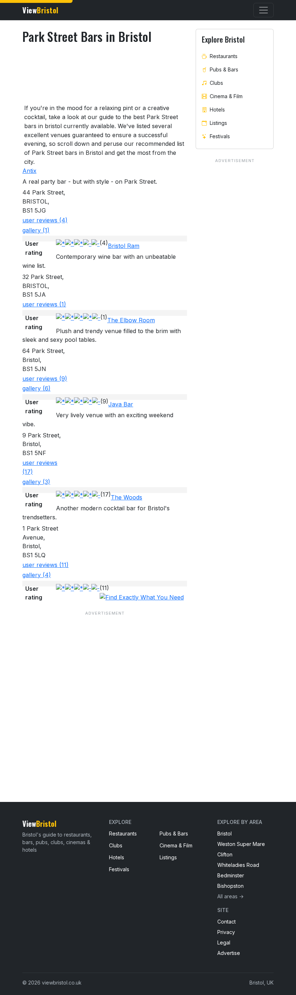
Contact (226, 921)
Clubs (216, 83)
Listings (218, 123)
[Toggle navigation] (263, 10)
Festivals (220, 136)
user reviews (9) (44, 378)
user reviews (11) (45, 564)
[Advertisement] (104, 692)
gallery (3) (36, 481)
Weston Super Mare (241, 844)
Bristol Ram (123, 245)
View (40, 10)
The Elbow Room (131, 320)
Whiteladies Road (238, 865)
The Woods (126, 497)
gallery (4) (36, 575)
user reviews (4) (45, 220)
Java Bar (120, 404)
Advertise (228, 953)
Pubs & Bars (224, 69)
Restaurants (224, 56)
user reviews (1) (44, 304)
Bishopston (230, 886)
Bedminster (230, 875)
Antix (29, 170)
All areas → (230, 896)
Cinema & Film (226, 96)
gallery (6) (36, 388)
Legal (223, 942)
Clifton (224, 854)
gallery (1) (35, 230)
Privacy (226, 932)
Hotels (217, 109)
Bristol (224, 833)
